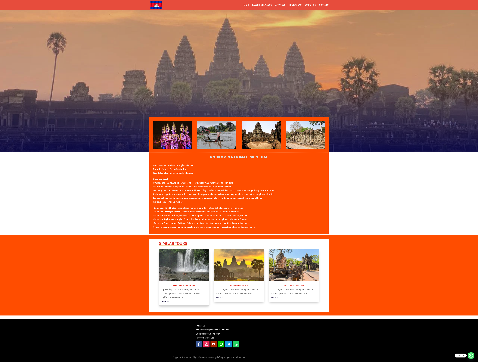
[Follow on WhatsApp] (236, 344)
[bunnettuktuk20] (261, 148)
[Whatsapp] (471, 355)
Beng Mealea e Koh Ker (184, 285)
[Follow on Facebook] (199, 344)
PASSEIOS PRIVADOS (262, 5)
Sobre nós (310, 5)
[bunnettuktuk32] (305, 148)
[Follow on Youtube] (213, 344)
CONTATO (324, 5)
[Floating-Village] (216, 148)
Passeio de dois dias (294, 285)
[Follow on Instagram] (206, 344)
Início (246, 5)
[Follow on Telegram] (228, 344)
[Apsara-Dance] (172, 148)
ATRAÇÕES (280, 5)
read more (165, 301)
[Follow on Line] (221, 344)
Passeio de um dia (239, 285)
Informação (295, 5)
